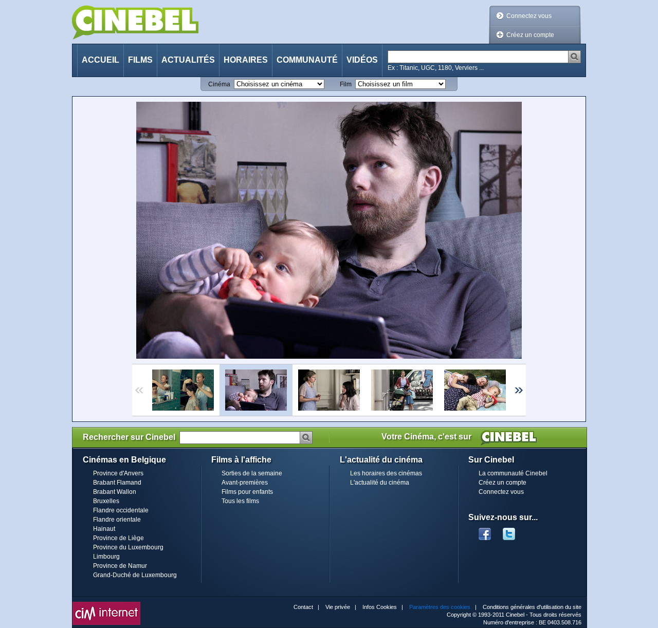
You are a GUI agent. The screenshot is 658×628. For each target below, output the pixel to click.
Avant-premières (245, 482)
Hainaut (104, 528)
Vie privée (337, 607)
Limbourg (106, 556)
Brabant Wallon (114, 491)
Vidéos (362, 60)
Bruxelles (106, 501)
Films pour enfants (247, 491)
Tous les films (240, 501)
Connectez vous (529, 16)
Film (346, 84)
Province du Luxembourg (128, 547)
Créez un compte (530, 35)
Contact (303, 607)
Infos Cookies (379, 607)
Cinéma (219, 84)
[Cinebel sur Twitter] (514, 530)
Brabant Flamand (117, 482)
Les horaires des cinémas (386, 473)
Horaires (246, 60)
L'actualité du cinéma (379, 482)
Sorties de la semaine (252, 473)
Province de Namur (120, 565)
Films (140, 60)
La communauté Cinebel (513, 473)
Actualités (188, 60)
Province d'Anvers (118, 473)
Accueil (100, 60)
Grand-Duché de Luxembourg (135, 575)
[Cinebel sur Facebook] (484, 530)
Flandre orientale (117, 519)
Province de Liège (118, 538)
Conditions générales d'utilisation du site (532, 607)
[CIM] (106, 604)
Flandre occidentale (121, 510)
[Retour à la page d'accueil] (135, 22)
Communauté (307, 60)
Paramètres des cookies (439, 607)
